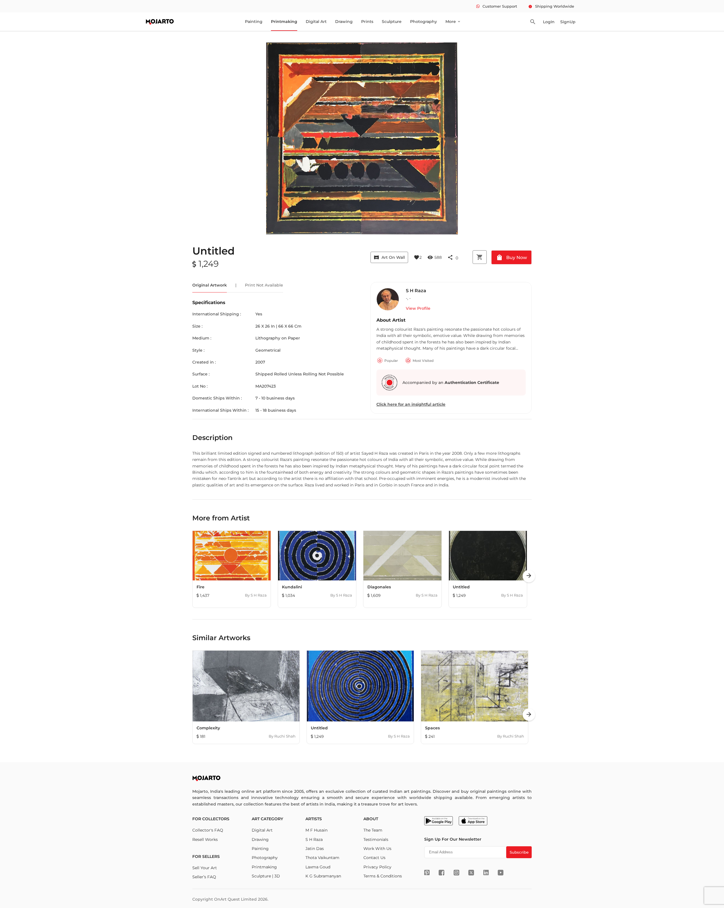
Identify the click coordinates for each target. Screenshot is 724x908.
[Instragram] (456, 872)
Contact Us (374, 857)
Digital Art (316, 21)
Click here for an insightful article (410, 404)
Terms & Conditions (382, 876)
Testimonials (375, 839)
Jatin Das (314, 848)
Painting (253, 21)
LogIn (549, 21)
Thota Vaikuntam (322, 857)
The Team (372, 830)
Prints (367, 21)
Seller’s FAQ (204, 876)
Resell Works (205, 839)
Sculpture (392, 21)
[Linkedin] (486, 872)
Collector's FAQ (207, 830)
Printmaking (284, 21)
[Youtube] (500, 872)
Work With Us (377, 848)
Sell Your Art (204, 867)
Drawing (344, 21)
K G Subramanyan (323, 876)
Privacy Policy (377, 866)
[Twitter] (471, 872)
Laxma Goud (317, 866)
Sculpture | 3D (266, 876)
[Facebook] (441, 872)
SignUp (568, 21)
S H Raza (314, 839)
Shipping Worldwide (551, 6)
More (453, 21)
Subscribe (519, 852)
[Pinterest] (427, 872)
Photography (423, 21)
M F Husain (316, 830)
